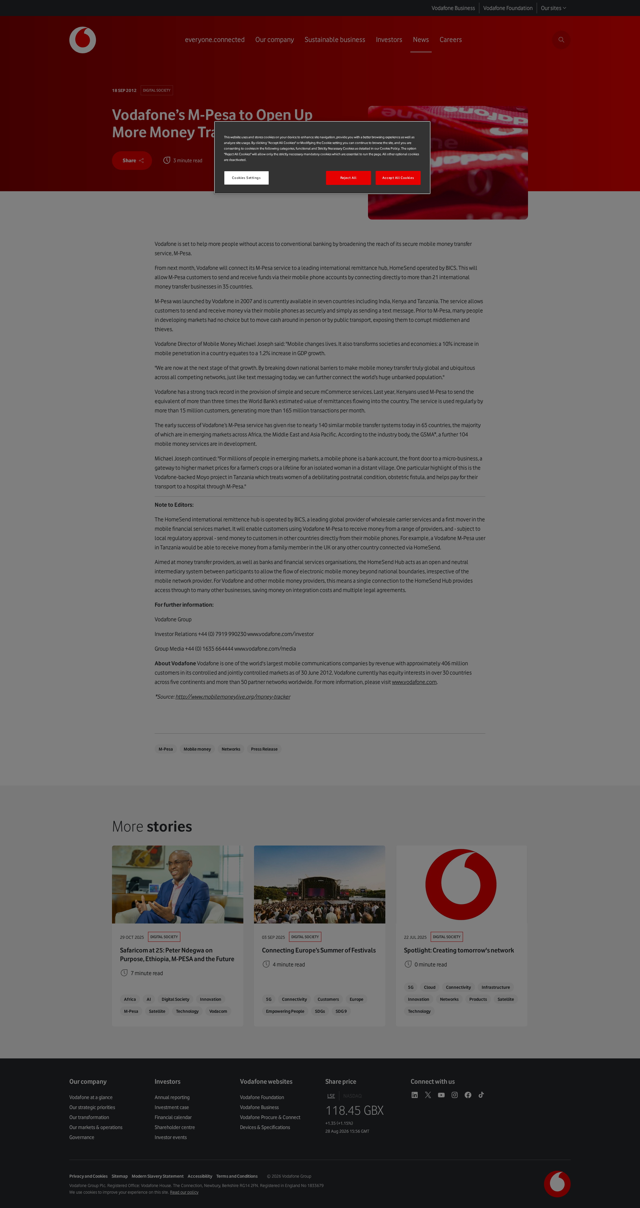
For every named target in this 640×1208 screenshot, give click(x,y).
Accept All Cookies (398, 178)
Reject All (348, 178)
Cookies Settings (246, 178)
